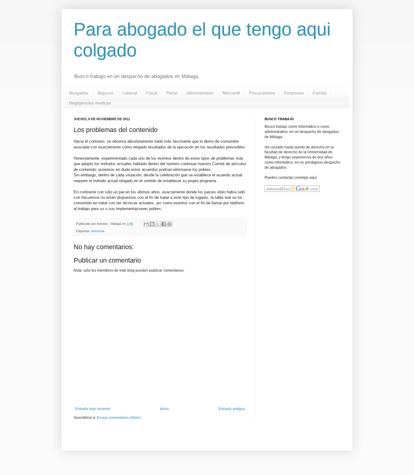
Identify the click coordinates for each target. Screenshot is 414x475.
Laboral (129, 92)
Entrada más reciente (92, 409)
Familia (320, 92)
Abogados (78, 92)
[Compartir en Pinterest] (169, 224)
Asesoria (97, 231)
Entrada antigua (232, 409)
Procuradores (262, 92)
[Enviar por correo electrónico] (146, 224)
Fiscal (151, 92)
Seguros (105, 92)
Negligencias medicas (90, 102)
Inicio (164, 409)
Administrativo (199, 92)
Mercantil (231, 92)
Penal (171, 92)
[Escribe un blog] (152, 224)
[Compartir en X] (158, 224)
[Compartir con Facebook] (164, 224)
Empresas (294, 92)
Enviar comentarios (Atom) (119, 418)
